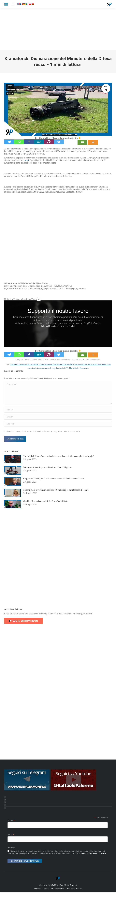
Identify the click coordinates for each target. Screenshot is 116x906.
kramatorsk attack (36, 364)
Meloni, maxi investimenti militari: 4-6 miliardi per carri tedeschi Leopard (56, 490)
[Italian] (27, 4)
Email (10, 834)
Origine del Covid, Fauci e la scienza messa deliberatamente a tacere (53, 478)
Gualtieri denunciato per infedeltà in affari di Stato (45, 501)
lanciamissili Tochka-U (65, 368)
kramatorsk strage (49, 368)
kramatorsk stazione (35, 368)
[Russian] (30, 4)
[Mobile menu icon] (6, 4)
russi (27, 160)
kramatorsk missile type (67, 364)
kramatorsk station (103, 364)
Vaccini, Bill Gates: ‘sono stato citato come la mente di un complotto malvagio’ (58, 456)
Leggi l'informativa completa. (94, 853)
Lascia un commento (92, 359)
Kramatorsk (25, 364)
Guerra (10, 86)
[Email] (82, 142)
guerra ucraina (15, 364)
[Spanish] (32, 4)
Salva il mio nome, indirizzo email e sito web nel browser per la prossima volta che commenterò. (43, 431)
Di (58, 359)
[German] (24, 4)
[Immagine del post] (12, 459)
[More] (93, 142)
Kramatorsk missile (50, 364)
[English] (18, 4)
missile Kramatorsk (81, 368)
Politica (10, 93)
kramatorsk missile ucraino (86, 364)
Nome (11, 820)
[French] (21, 4)
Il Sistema (11, 90)
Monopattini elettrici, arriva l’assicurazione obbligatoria (47, 467)
